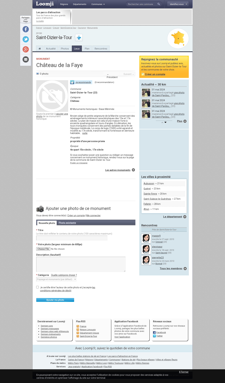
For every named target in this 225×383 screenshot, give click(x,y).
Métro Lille (130, 363)
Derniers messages (50, 328)
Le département (172, 216)
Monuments (92, 28)
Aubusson (149, 183)
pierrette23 (158, 257)
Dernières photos (49, 337)
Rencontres (101, 48)
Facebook (161, 332)
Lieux (77, 48)
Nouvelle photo (47, 223)
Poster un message (78, 163)
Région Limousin (88, 329)
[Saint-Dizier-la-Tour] (39, 48)
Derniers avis (47, 326)
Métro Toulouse (115, 363)
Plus (179, 121)
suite (84, 133)
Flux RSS (80, 321)
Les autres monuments (117, 170)
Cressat (159, 242)
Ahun (146, 209)
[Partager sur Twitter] (26, 39)
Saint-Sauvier (161, 252)
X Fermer (184, 372)
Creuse (56, 28)
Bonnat (158, 263)
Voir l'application (122, 337)
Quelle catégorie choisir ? (64, 275)
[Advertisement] (132, 17)
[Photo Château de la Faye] (52, 111)
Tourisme (82, 28)
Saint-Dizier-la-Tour (68, 28)
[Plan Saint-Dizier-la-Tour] (178, 38)
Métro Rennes (142, 363)
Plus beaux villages (146, 359)
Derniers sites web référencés (55, 331)
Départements (101, 359)
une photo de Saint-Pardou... (168, 94)
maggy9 (156, 235)
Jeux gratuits (74, 366)
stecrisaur (157, 246)
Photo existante (67, 222)
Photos (65, 48)
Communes (114, 359)
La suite (40, 21)
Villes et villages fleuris (166, 359)
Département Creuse (89, 333)
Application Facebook (92, 366)
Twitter (159, 336)
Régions (89, 359)
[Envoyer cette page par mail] (26, 59)
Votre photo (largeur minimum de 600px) (59, 244)
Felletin (147, 204)
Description (48, 254)
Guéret (147, 188)
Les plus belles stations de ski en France (87, 356)
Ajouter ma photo (55, 300)
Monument (43, 59)
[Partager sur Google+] (26, 49)
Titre (39, 230)
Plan (87, 48)
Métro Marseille (87, 363)
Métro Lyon (101, 363)
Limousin (47, 28)
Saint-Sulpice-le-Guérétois (157, 199)
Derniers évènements (51, 334)
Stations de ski (128, 359)
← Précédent (112, 76)
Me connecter (93, 215)
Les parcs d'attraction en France (123, 356)
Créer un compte (76, 215)
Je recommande (83, 82)
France (39, 28)
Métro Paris (73, 363)
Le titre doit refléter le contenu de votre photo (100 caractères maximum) (74, 233)
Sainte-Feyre (150, 193)
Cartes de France (76, 359)
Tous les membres (171, 268)
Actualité (51, 48)
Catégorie (56, 275)
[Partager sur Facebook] (26, 29)
